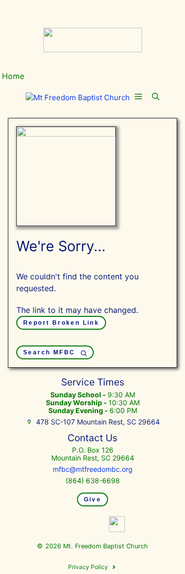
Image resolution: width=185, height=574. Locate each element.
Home (13, 76)
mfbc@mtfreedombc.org (93, 469)
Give (93, 499)
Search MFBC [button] (49, 352)
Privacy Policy (88, 567)
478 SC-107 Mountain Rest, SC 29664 (98, 422)
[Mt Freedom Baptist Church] (78, 98)
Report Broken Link (61, 322)
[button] (155, 97)
